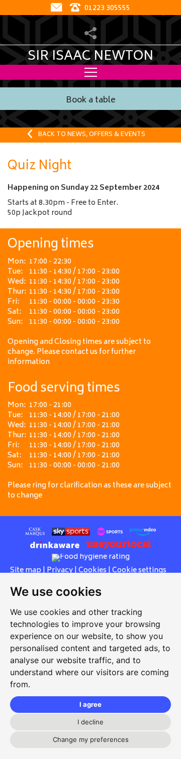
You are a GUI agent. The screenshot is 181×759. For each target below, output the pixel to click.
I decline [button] (90, 722)
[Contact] (57, 8)
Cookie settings (139, 570)
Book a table (91, 100)
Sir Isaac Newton (90, 57)
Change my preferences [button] (91, 739)
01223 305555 (106, 8)
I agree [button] (90, 704)
